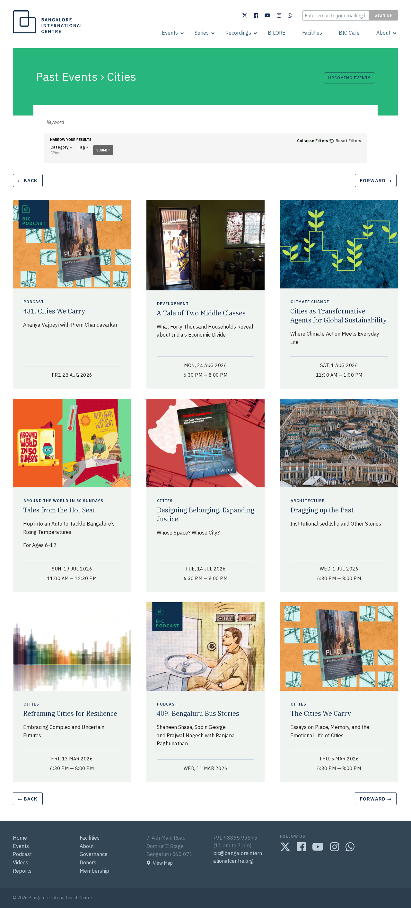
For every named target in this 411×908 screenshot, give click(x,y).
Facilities (312, 33)
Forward (376, 180)
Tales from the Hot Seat (59, 510)
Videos (20, 862)
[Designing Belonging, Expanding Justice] (205, 442)
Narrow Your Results (71, 139)
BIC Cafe (349, 33)
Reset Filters (348, 140)
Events (170, 33)
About (383, 33)
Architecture (308, 501)
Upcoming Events (349, 77)
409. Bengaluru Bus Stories (198, 713)
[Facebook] (256, 15)
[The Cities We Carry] (339, 646)
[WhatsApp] (290, 15)
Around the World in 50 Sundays (64, 501)
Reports (22, 871)
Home (20, 838)
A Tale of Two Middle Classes (201, 313)
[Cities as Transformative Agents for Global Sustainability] (339, 243)
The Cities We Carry (320, 713)
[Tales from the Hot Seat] (72, 442)
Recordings (238, 33)
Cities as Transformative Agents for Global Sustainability (338, 315)
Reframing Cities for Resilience (70, 713)
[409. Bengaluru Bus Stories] (205, 646)
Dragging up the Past (322, 510)
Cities (165, 501)
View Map (163, 863)
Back (28, 180)
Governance (94, 854)
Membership (94, 871)
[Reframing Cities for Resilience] (72, 646)
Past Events (67, 76)
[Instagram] (279, 15)
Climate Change (310, 302)
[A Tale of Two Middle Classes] (205, 244)
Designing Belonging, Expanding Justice (205, 514)
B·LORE (276, 33)
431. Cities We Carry (54, 311)
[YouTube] (267, 15)
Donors (88, 862)
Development (173, 304)
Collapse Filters (312, 140)
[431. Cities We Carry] (72, 243)
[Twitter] (244, 15)
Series (202, 33)
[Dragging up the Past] (339, 442)
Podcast (34, 302)
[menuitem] (170, 33)
